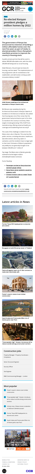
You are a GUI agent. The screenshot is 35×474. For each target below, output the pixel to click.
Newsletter (6, 460)
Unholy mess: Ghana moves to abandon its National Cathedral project (18, 407)
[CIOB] (25, 471)
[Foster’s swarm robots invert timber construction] (17, 284)
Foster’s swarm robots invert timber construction (17, 391)
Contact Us (5, 464)
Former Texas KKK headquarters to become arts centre (17, 414)
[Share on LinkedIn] (12, 36)
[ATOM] (10, 471)
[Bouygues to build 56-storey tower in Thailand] (17, 237)
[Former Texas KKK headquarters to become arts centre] (17, 213)
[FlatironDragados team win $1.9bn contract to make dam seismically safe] (17, 260)
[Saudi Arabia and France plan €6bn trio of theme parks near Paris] (17, 307)
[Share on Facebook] (5, 36)
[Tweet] (8, 36)
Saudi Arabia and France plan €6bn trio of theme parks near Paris (18, 421)
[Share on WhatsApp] (16, 36)
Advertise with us (23, 460)
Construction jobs (12, 351)
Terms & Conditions (8, 462)
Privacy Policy (22, 462)
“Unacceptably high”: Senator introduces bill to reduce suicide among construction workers (19, 399)
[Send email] (19, 36)
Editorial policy (23, 464)
